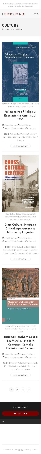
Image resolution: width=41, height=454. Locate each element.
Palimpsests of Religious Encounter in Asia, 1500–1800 (20, 116)
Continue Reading (22, 145)
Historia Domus (10, 125)
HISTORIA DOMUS (13, 14)
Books (7, 128)
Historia (13, 128)
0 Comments (31, 128)
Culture (19, 29)
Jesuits (20, 128)
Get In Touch (20, 413)
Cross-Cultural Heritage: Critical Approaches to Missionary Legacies (20, 228)
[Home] (2, 29)
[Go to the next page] (29, 389)
